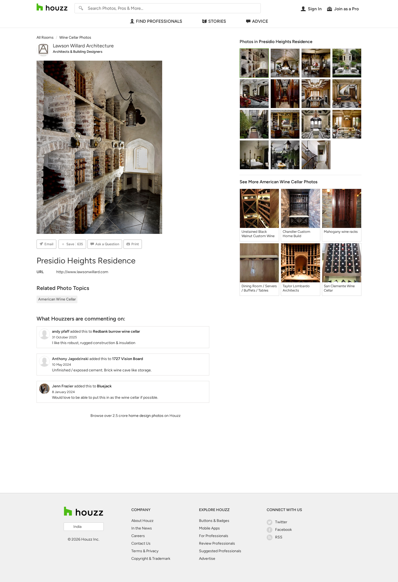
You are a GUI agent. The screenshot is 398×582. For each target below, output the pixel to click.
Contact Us (141, 543)
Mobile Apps (209, 528)
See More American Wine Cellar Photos (278, 181)
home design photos (146, 415)
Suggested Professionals (220, 551)
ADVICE (260, 21)
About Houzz (142, 520)
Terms (136, 551)
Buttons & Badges (214, 520)
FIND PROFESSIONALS (159, 21)
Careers (138, 536)
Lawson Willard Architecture (83, 46)
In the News (141, 528)
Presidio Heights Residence (285, 41)
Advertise (207, 558)
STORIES (217, 21)
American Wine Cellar (57, 299)
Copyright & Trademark (150, 558)
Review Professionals (217, 543)
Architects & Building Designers (77, 52)
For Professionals (213, 536)
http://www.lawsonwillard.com (82, 272)
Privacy (152, 551)
